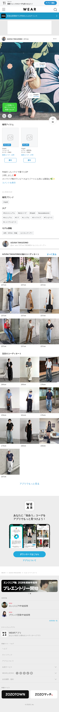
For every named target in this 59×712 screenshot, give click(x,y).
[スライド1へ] (28, 593)
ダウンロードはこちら (29, 554)
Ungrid (5, 202)
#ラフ (17, 217)
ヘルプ (4, 649)
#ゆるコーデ (22, 213)
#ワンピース (48, 217)
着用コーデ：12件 (8, 155)
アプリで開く (50, 3)
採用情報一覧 (53, 620)
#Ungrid (32, 213)
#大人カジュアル (9, 213)
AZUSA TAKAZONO (15, 573)
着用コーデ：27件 (27, 155)
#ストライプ (36, 217)
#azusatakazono (43, 213)
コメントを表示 (9, 183)
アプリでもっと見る (29, 484)
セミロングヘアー (26, 233)
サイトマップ (7, 655)
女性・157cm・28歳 (10, 233)
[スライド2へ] (30, 593)
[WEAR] (29, 9)
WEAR (3, 573)
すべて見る (52, 254)
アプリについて (29, 560)
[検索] (55, 9)
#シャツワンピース (9, 222)
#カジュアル (7, 217)
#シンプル (25, 217)
